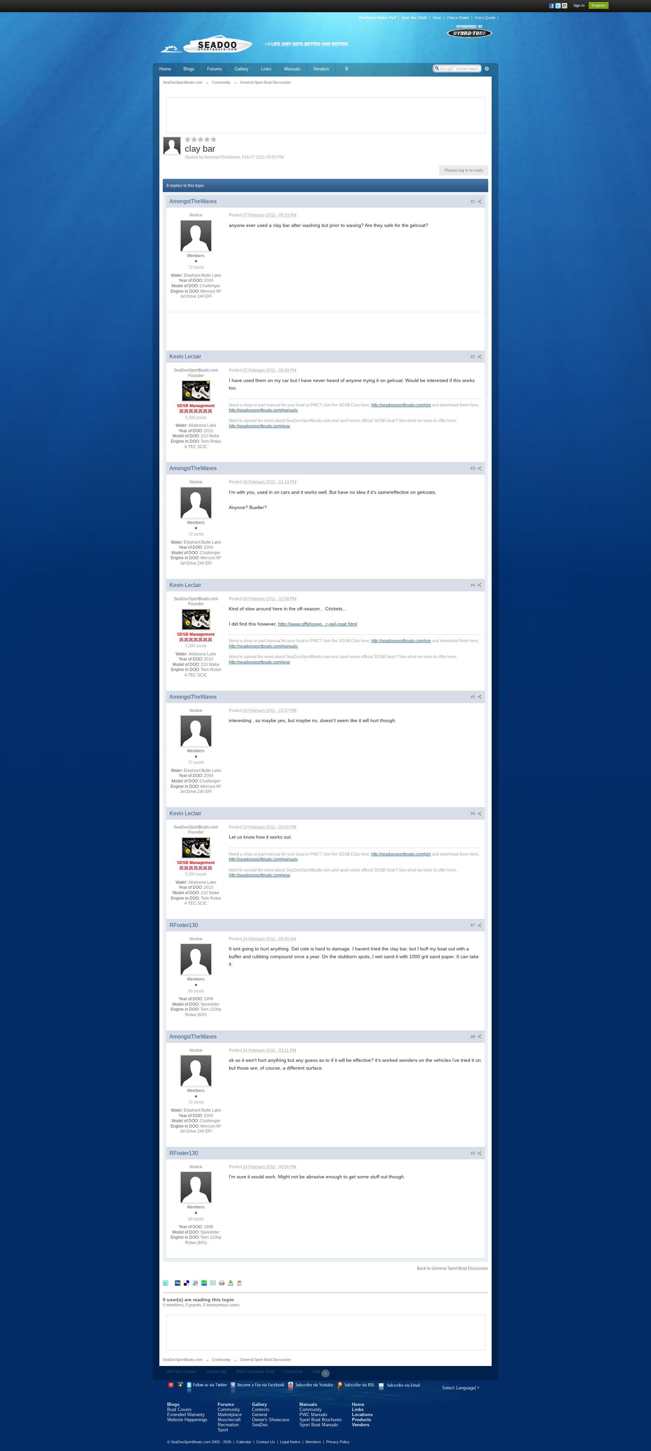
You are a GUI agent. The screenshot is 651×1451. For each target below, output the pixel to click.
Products (361, 1419)
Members (313, 1442)
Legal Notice (290, 1442)
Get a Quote (485, 18)
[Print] (221, 1282)
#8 (473, 1036)
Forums (214, 68)
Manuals (292, 68)
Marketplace (230, 1414)
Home (165, 68)
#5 (473, 697)
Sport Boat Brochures (320, 1419)
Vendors (321, 68)
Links (266, 68)
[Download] (230, 1282)
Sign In (579, 5)
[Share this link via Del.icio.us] (186, 1282)
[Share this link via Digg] (177, 1282)
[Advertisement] (325, 114)
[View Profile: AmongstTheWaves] (196, 235)
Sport (223, 1429)
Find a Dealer (458, 18)
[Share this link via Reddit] (195, 1282)
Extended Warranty (186, 1414)
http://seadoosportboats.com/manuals (263, 410)
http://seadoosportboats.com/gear (259, 426)
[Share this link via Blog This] (239, 1282)
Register (599, 5)
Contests (261, 1409)
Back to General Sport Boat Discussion (452, 1268)
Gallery (242, 68)
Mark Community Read (255, 1371)
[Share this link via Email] (213, 1282)
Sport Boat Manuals (318, 1424)
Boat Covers (179, 1409)
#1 (473, 201)
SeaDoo (260, 1424)
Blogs (189, 68)
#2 (473, 356)
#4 (473, 585)
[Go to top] (325, 1373)
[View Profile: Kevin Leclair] (196, 390)
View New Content (181, 1371)
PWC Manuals (313, 1414)
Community (221, 1360)
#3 (473, 468)
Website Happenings (187, 1419)
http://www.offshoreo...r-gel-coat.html (317, 624)
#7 (473, 925)
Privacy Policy (338, 1442)
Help (316, 1371)
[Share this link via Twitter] (165, 1282)
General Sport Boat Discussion (265, 1360)
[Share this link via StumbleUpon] (204, 1282)
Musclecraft (229, 1419)
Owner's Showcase (270, 1419)
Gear (437, 18)
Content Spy (216, 1371)
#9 (473, 1153)
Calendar (243, 1442)
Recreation (228, 1424)
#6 (473, 813)
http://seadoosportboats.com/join (401, 405)
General (259, 1414)
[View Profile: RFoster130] (196, 959)
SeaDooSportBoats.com (182, 1360)
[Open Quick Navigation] (346, 68)
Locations (362, 1414)
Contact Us (293, 1371)
